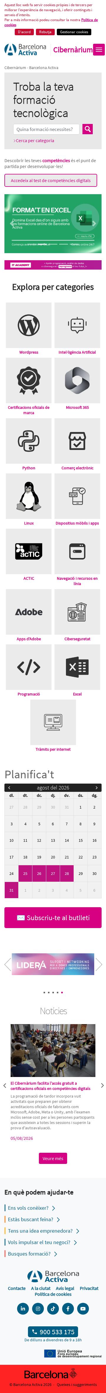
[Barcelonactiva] (25, 50)
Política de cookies (53, 1294)
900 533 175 (57, 1331)
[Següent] (97, 788)
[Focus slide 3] (53, 244)
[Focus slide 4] (63, 244)
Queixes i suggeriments (77, 1384)
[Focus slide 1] (31, 244)
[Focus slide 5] (74, 244)
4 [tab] (57, 992)
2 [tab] (48, 992)
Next (94, 968)
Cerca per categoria (35, 140)
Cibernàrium (73, 49)
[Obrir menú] (99, 50)
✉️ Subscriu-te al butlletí (53, 917)
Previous (4, 1085)
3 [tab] (53, 992)
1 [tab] (44, 992)
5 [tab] (62, 992)
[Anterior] (9, 788)
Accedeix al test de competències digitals (51, 180)
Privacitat (89, 1288)
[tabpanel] (53, 964)
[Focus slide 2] (42, 244)
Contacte (17, 1288)
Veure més (53, 1158)
